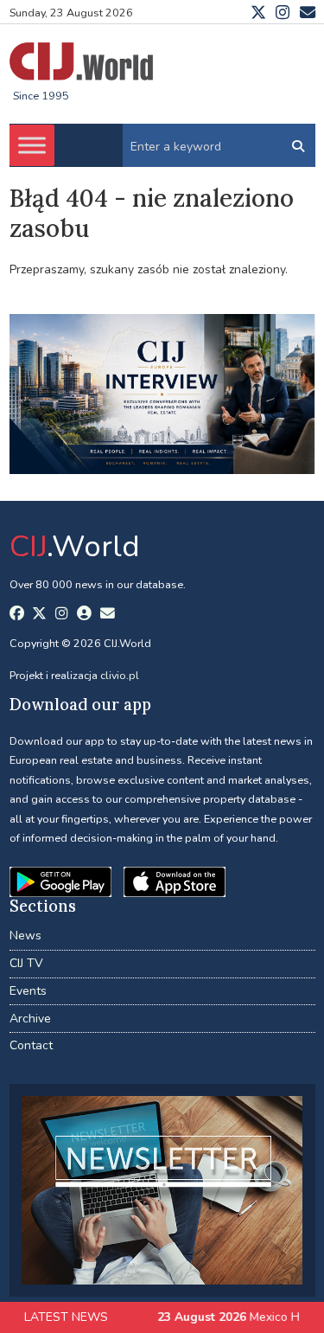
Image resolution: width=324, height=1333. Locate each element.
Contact (31, 1045)
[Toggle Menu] (32, 146)
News (25, 935)
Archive (30, 1018)
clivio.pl (119, 675)
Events (28, 991)
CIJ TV (26, 963)
